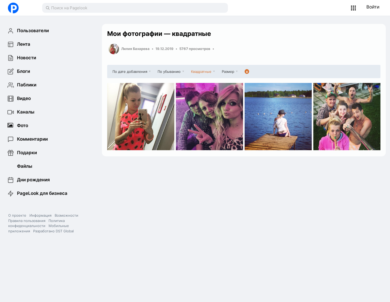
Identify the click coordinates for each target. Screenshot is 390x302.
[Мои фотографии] (140, 116)
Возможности (66, 215)
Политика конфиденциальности (36, 223)
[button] (353, 8)
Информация (40, 215)
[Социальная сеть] (19, 8)
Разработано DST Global (53, 231)
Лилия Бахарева (135, 49)
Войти (372, 7)
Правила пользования (26, 221)
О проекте (17, 215)
